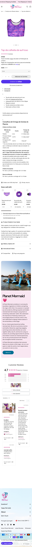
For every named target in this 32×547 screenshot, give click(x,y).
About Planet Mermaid (7, 528)
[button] (28, 194)
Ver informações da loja (9, 218)
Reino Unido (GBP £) (23, 520)
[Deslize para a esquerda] (14, 45)
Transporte (7, 90)
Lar (2, 11)
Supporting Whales (6, 531)
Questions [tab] (5, 398)
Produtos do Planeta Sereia (12, 11)
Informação (7, 89)
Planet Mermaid (10, 540)
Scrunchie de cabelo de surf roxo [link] (18, 201)
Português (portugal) (6, 521)
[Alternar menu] (1, 6)
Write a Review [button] (16, 390)
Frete (11, 59)
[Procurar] (27, 6)
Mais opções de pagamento (16, 85)
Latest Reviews (19, 528)
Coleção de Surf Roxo (16, 99)
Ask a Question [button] (16, 393)
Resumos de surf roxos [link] (6, 201)
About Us (8, 352)
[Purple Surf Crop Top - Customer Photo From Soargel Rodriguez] (13, 385)
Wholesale (28, 528)
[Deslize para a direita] (18, 45)
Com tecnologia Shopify (21, 540)
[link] (7, 194)
